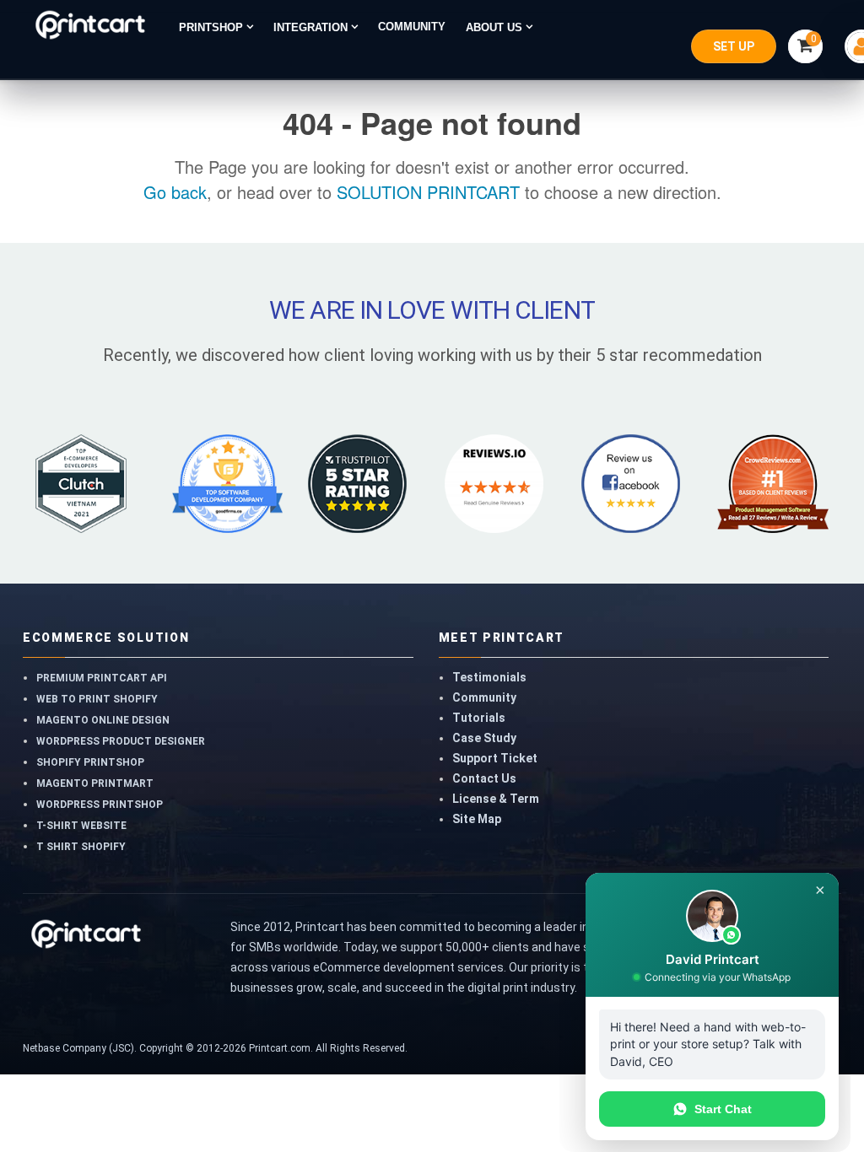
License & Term (495, 798)
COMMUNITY (412, 27)
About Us (496, 27)
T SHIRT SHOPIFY (81, 847)
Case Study (484, 738)
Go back (175, 192)
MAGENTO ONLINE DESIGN (103, 720)
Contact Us (484, 778)
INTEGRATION (312, 27)
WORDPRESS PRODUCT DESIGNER (120, 741)
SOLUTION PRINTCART (428, 192)
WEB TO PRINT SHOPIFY (97, 699)
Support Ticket (494, 758)
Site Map (476, 819)
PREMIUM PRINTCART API (101, 678)
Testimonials (489, 677)
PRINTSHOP (212, 27)
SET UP (733, 46)
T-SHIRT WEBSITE (81, 826)
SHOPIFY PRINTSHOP (90, 762)
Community (484, 697)
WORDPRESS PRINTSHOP (99, 804)
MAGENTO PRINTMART (95, 783)
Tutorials (478, 717)
